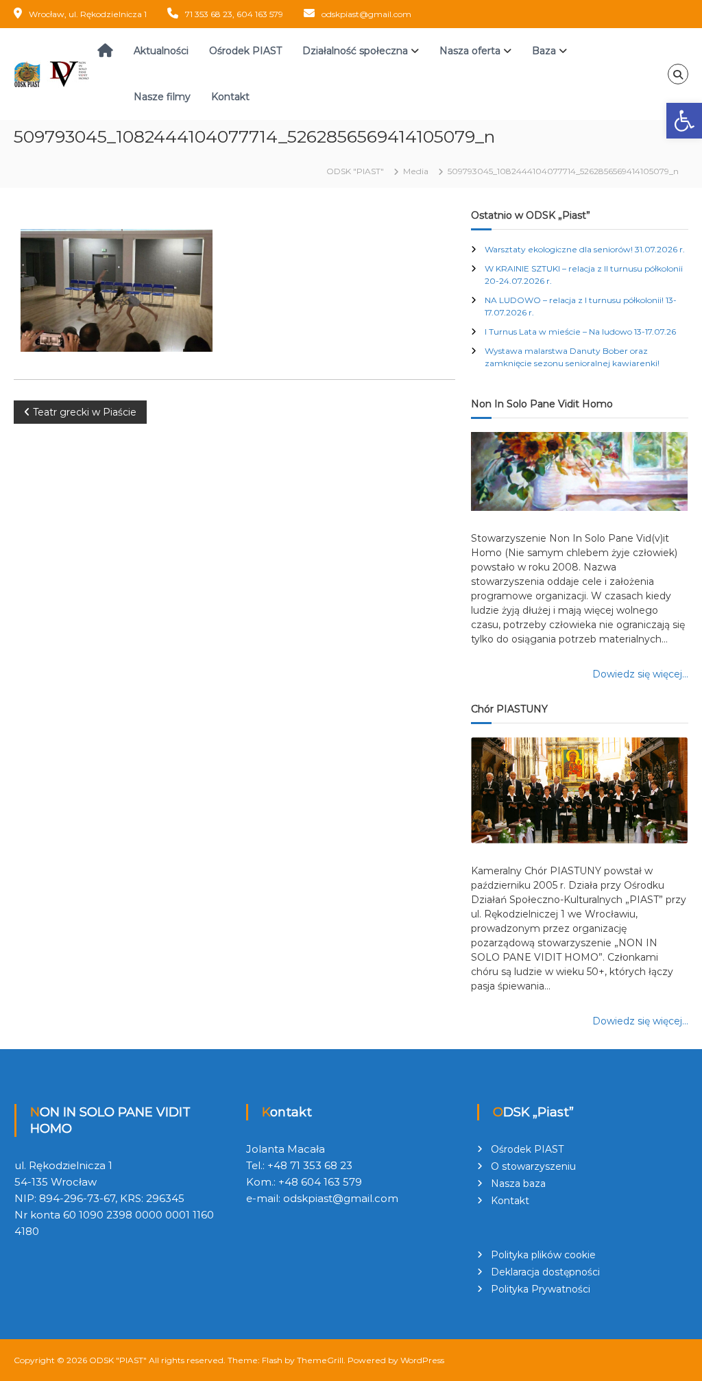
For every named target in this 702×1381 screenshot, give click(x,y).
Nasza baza (518, 1183)
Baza (544, 51)
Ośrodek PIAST (245, 51)
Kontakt (230, 97)
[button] (684, 121)
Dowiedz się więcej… (640, 674)
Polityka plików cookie (543, 1255)
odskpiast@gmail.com (366, 14)
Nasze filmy (162, 97)
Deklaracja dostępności (545, 1272)
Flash (272, 1360)
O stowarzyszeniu (533, 1166)
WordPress (422, 1360)
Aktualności (161, 51)
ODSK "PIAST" (118, 1360)
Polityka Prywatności (540, 1289)
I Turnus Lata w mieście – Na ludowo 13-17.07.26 (580, 331)
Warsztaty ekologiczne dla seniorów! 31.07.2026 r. (585, 249)
